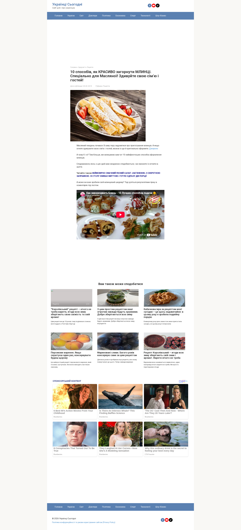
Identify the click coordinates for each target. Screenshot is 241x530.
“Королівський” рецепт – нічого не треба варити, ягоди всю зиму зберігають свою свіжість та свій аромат (71, 313)
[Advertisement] (120, 40)
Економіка (120, 15)
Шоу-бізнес (160, 15)
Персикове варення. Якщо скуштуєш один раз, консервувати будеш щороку (71, 355)
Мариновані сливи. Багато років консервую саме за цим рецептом (117, 354)
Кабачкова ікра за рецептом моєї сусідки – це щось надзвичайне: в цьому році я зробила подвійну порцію (163, 313)
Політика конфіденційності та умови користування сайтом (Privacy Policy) (83, 522)
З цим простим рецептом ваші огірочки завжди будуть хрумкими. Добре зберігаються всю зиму (117, 312)
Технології (145, 15)
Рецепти (106, 86)
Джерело (153, 148)
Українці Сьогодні (67, 4)
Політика (106, 15)
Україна (71, 15)
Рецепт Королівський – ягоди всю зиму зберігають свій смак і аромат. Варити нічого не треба (164, 355)
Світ (81, 15)
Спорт (133, 15)
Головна (58, 15)
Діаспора (92, 15)
